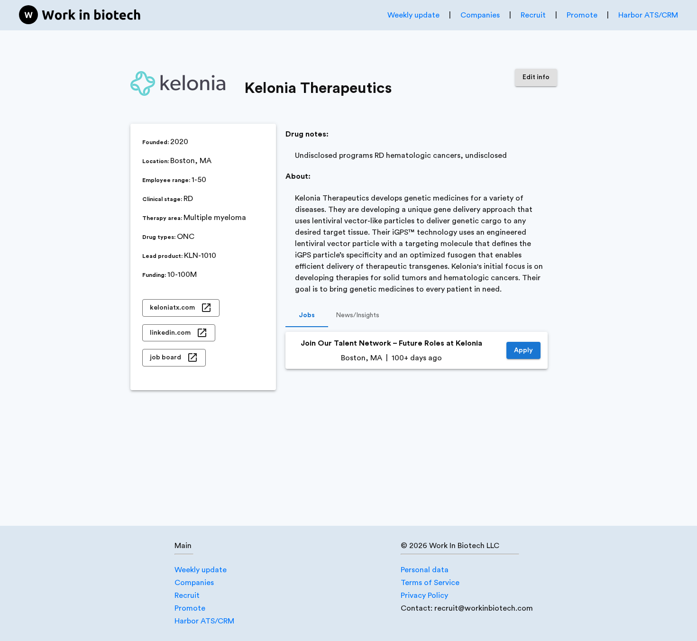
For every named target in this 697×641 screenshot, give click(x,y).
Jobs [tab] (307, 315)
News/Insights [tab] (357, 315)
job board (165, 357)
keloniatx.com (172, 307)
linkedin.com (170, 333)
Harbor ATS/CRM (648, 15)
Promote (582, 15)
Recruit (533, 15)
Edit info (536, 77)
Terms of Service (430, 582)
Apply (523, 350)
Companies (480, 15)
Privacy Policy (424, 595)
